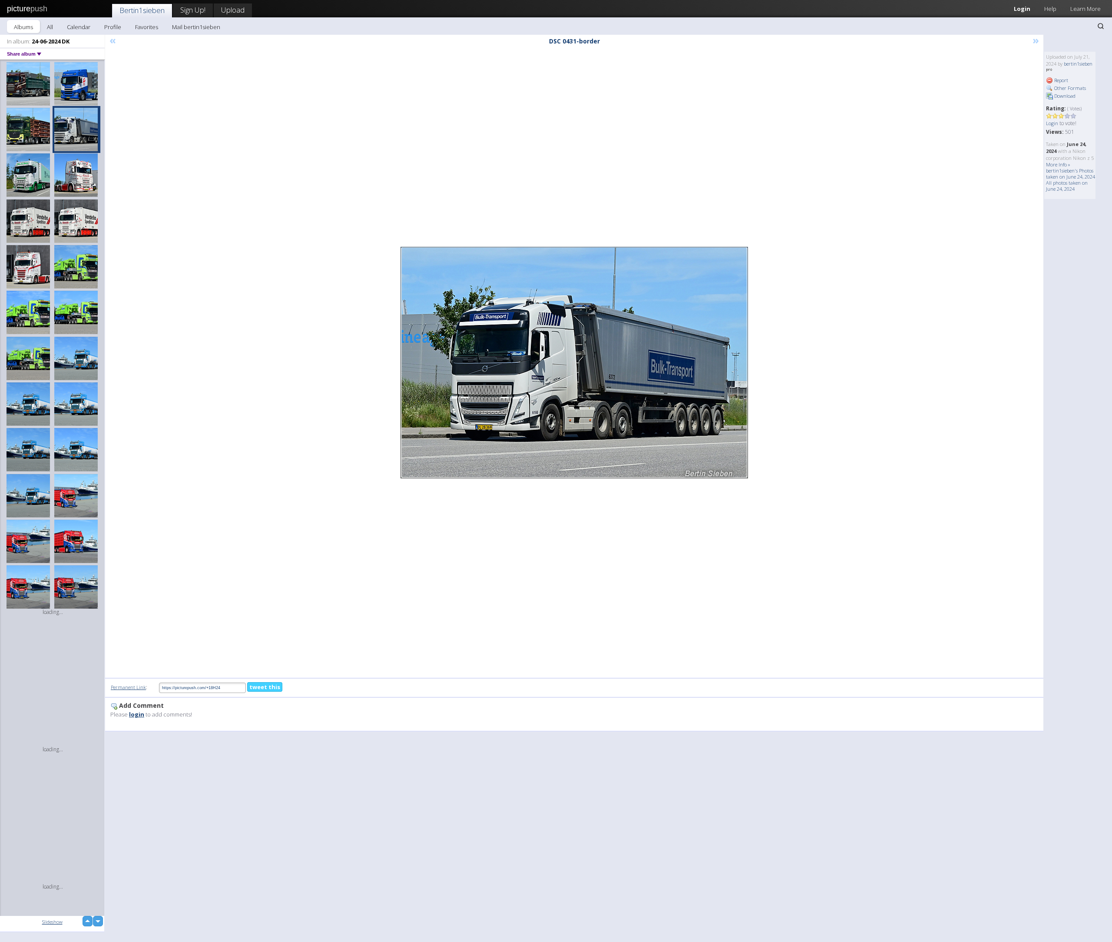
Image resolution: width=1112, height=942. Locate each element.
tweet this (264, 687)
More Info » (1058, 164)
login (136, 714)
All (50, 27)
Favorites (146, 27)
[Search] (1101, 26)
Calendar (78, 27)
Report (1060, 80)
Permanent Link (128, 687)
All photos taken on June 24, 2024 (1067, 185)
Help (1050, 9)
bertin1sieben (1078, 63)
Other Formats (1069, 88)
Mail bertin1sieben (196, 27)
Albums (23, 27)
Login (1022, 9)
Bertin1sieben (142, 10)
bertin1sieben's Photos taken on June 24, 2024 (1070, 173)
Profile (112, 27)
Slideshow (52, 922)
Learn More (1085, 9)
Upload (233, 10)
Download (1064, 96)
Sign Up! (192, 10)
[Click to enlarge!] (574, 362)
